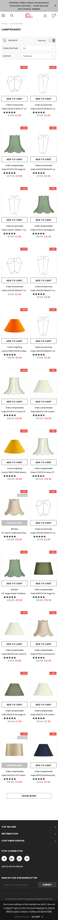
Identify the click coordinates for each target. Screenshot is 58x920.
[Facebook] (4, 858)
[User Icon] (45, 15)
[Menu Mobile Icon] (3, 15)
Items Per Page (10, 48)
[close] (55, 5)
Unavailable (14, 522)
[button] (9, 112)
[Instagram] (19, 858)
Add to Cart (15, 98)
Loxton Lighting (14, 347)
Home (4, 23)
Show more (29, 795)
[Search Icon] (11, 15)
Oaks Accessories (14, 104)
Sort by (7, 56)
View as (42, 40)
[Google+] (11, 858)
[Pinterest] (27, 858)
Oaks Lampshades (15, 165)
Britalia (14, 529)
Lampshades (16, 23)
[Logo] (29, 15)
